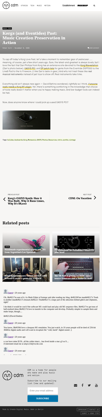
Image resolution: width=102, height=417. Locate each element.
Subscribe (42, 398)
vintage (72, 140)
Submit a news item (90, 413)
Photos (45, 140)
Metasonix (32, 140)
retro (60, 140)
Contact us (94, 409)
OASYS (39, 140)
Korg (25, 140)
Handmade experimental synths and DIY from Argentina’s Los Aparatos (25, 250)
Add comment (94, 48)
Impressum (82, 409)
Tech (32, 5)
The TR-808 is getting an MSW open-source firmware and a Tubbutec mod (73, 277)
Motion (47, 5)
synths (65, 140)
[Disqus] (51, 321)
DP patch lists (47, 69)
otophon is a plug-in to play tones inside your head (74, 250)
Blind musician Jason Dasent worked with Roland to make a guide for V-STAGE (26, 277)
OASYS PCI (29, 69)
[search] (94, 5)
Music (39, 5)
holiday (10, 140)
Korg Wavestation (89, 65)
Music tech (7, 28)
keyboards (18, 140)
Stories (24, 5)
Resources (52, 140)
